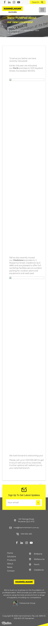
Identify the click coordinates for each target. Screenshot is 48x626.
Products (11, 560)
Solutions (11, 556)
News (9, 567)
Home (11, 27)
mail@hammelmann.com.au (26, 528)
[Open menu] (42, 10)
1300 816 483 (26, 534)
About (10, 563)
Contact (11, 571)
